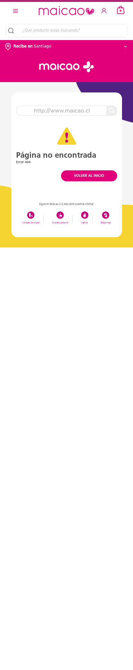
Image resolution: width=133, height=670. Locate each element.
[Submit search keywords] (12, 30)
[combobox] (72, 30)
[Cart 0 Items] (121, 10)
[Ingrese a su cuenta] (104, 11)
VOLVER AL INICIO (89, 176)
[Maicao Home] (66, 11)
